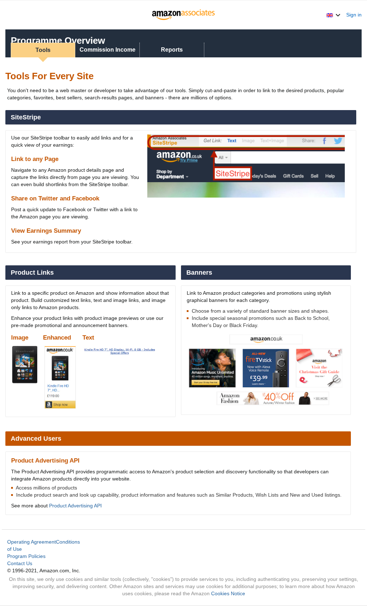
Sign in (354, 15)
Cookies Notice (228, 593)
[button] (333, 14)
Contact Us (19, 563)
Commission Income (107, 50)
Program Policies (26, 556)
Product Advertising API (75, 505)
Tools (43, 50)
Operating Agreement (31, 542)
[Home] (183, 14)
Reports (172, 50)
